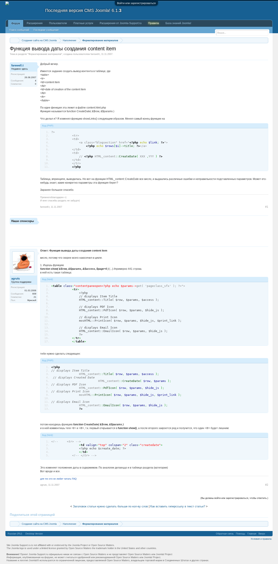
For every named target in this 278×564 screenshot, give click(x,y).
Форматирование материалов (44, 54)
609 (34, 294)
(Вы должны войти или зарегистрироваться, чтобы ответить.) (234, 498)
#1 (266, 206)
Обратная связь (225, 533)
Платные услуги (83, 23)
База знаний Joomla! (178, 23)
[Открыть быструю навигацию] (265, 40)
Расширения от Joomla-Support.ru (121, 23)
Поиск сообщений (19, 30)
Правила (153, 23)
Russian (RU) (15, 533)
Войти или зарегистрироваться (136, 3)
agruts (15, 278)
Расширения (35, 23)
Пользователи (58, 23)
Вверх (261, 533)
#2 (266, 484)
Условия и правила (261, 539)
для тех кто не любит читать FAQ (58, 478)
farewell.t (95, 54)
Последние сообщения (46, 30)
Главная (251, 533)
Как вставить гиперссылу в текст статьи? (177, 506)
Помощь (240, 533)
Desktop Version (34, 533)
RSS (268, 533)
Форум (15, 23)
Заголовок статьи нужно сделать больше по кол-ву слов (110, 506)
